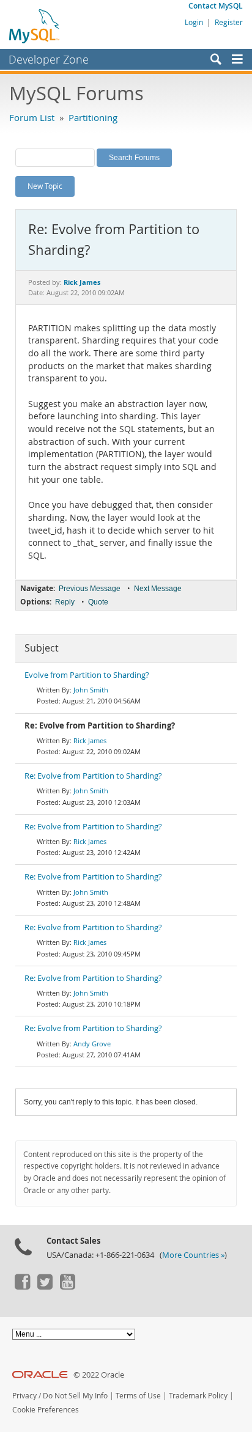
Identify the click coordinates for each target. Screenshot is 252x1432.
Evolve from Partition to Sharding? (86, 675)
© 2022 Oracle (98, 1375)
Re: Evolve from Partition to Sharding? (93, 776)
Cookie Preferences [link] (45, 1409)
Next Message (158, 588)
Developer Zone (49, 59)
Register (229, 22)
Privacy (24, 1395)
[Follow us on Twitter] (44, 1286)
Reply (65, 602)
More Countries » (193, 1255)
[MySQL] (34, 25)
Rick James (89, 740)
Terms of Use (138, 1395)
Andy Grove (92, 1043)
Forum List (31, 117)
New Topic (45, 186)
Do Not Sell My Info (75, 1395)
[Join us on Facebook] (22, 1286)
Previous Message (89, 588)
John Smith (90, 689)
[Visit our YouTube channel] (67, 1286)
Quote (98, 602)
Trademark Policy (198, 1395)
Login (194, 22)
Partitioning (93, 117)
